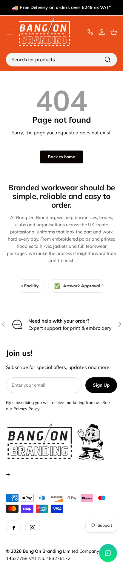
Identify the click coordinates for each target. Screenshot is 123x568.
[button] (115, 32)
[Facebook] (13, 527)
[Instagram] (32, 527)
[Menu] (9, 32)
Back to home (61, 157)
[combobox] (61, 59)
